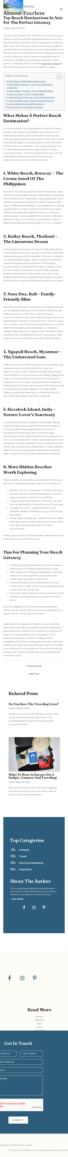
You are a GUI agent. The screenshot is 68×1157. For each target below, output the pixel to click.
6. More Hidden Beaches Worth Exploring (25, 104)
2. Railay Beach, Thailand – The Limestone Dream (30, 91)
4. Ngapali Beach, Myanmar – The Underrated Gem (31, 97)
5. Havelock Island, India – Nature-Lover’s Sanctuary (30, 101)
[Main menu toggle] (61, 9)
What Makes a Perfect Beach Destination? (26, 81)
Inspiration (25, 869)
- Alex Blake (17, 899)
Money (39, 1016)
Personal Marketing (31, 862)
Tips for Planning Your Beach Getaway (25, 107)
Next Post (34, 674)
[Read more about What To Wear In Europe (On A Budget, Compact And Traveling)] (34, 754)
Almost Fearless (24, 13)
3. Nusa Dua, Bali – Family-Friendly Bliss (25, 94)
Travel (6, 28)
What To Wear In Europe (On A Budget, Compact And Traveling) (33, 776)
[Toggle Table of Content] (57, 77)
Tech (39, 1023)
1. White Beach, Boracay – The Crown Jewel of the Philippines (30, 86)
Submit (18, 1120)
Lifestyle (24, 849)
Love (39, 1027)
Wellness (39, 1020)
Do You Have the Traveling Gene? (34, 704)
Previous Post (34, 666)
